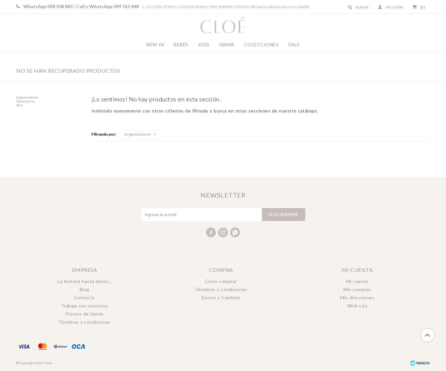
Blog (84, 289)
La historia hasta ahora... (84, 281)
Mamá (226, 44)
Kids (204, 44)
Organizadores (137, 134)
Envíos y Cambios (221, 297)
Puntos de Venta (85, 314)
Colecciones (261, 44)
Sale (294, 44)
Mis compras (357, 289)
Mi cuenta (357, 281)
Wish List (357, 305)
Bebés (181, 44)
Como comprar (221, 281)
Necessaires (25, 101)
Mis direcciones (357, 297)
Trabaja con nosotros (84, 305)
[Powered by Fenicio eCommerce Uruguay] (420, 363)
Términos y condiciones (84, 322)
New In (155, 44)
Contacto (84, 297)
